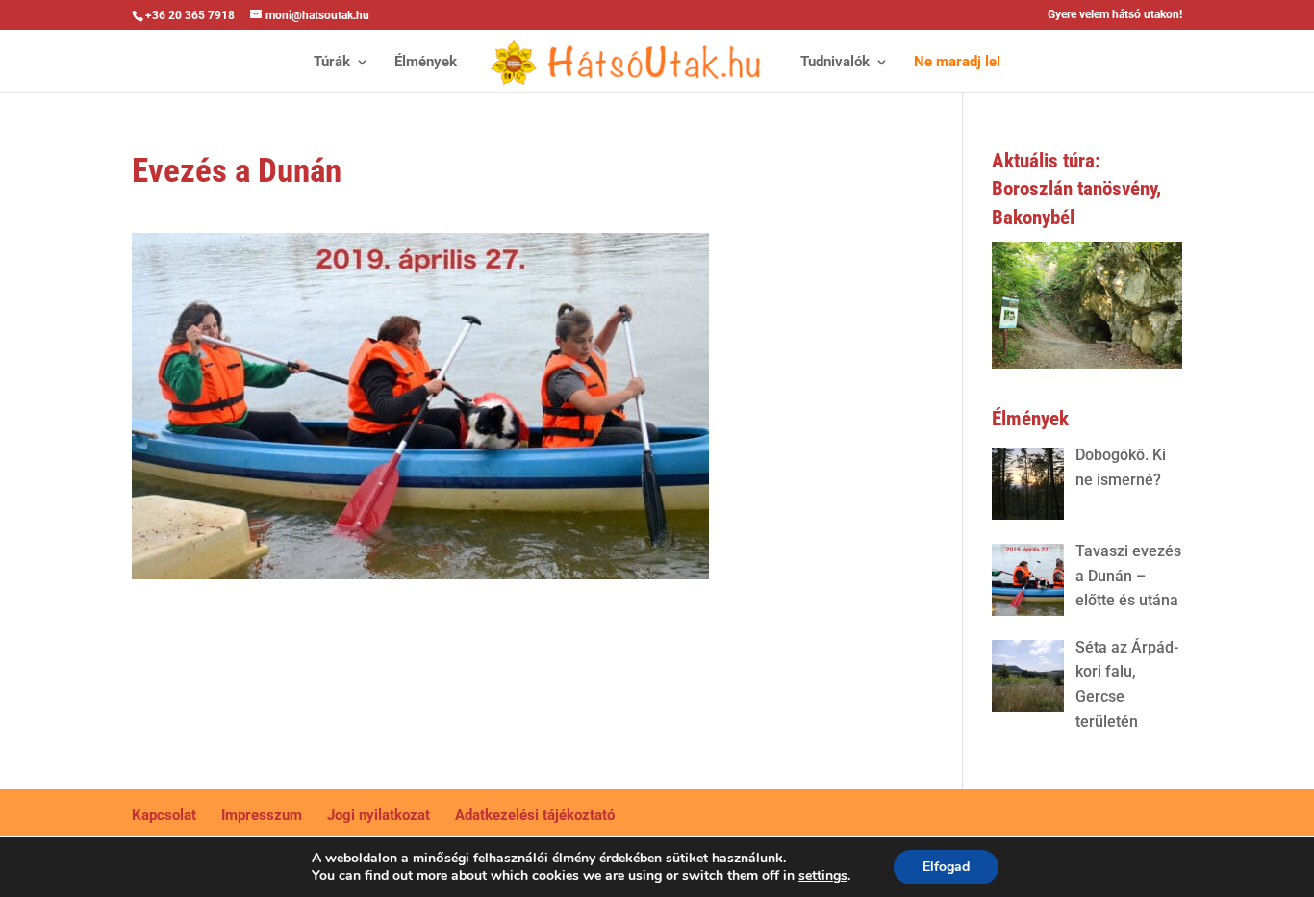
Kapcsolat (164, 815)
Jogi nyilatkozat (378, 815)
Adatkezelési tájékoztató (535, 815)
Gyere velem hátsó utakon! (1115, 15)
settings (822, 875)
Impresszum (261, 815)
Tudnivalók (835, 62)
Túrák (332, 62)
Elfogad (946, 867)
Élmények (425, 62)
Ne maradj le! (957, 62)
